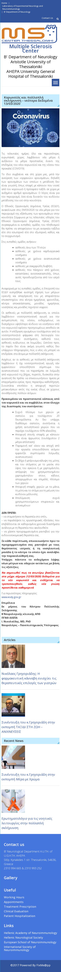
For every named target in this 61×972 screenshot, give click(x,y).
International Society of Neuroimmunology (20, 948)
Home (4, 3)
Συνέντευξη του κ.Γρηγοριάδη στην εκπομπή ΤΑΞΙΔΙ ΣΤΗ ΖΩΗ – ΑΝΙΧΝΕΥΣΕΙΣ (28, 727)
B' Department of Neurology (17, 11)
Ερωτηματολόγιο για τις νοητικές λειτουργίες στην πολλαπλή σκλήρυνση (27, 823)
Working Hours (14, 897)
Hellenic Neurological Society (23, 937)
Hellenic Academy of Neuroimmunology (30, 933)
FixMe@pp (43, 965)
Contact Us (47, 17)
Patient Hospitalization (19, 916)
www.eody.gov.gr (11, 597)
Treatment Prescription (20, 906)
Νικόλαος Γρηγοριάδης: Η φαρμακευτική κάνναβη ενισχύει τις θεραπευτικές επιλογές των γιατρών (29, 678)
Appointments (13, 902)
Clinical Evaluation (16, 911)
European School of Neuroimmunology (30, 942)
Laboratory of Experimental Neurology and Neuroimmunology (22, 7)
